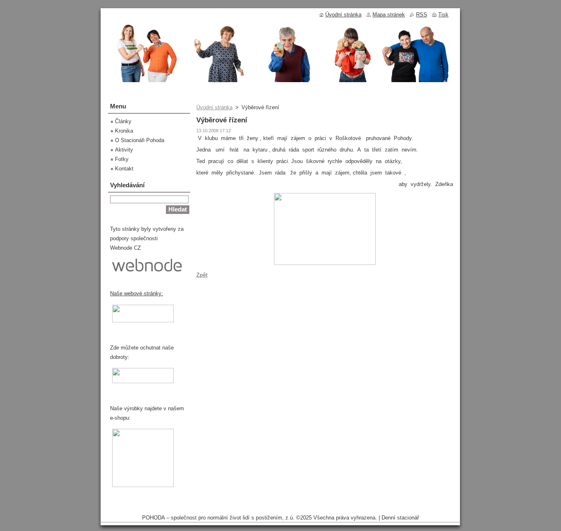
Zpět (201, 275)
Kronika (124, 131)
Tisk (443, 14)
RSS (421, 14)
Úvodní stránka (214, 107)
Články (123, 121)
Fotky (122, 159)
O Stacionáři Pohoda (139, 140)
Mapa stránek (388, 14)
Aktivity (124, 150)
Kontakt (124, 169)
